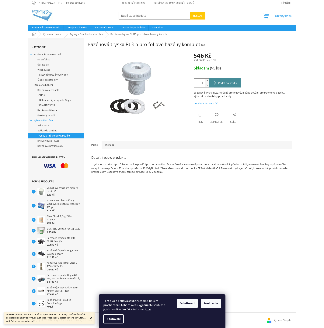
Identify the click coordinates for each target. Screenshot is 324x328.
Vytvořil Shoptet (283, 320)
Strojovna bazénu (44, 85)
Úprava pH (43, 65)
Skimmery (43, 125)
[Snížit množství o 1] (207, 85)
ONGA (41, 95)
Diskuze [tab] (109, 145)
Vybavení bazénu (43, 121)
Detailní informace (204, 103)
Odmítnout (187, 303)
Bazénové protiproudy (50, 146)
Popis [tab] (94, 145)
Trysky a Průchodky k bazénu (54, 136)
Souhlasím (211, 303)
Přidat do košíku (227, 82)
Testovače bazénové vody (52, 75)
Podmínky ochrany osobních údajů (173, 3)
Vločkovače (44, 70)
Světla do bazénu (47, 131)
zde (148, 309)
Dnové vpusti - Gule (48, 141)
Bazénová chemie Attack (48, 54)
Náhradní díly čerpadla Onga (55, 100)
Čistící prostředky (47, 80)
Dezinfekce (43, 60)
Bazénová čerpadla (48, 90)
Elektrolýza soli (46, 115)
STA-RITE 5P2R (46, 105)
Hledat (197, 15)
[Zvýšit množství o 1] (207, 81)
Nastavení (113, 319)
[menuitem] (46, 28)
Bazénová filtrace (47, 110)
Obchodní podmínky (133, 3)
